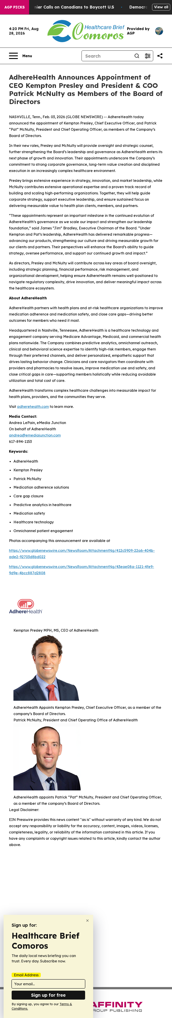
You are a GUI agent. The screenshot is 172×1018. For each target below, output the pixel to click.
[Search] (136, 56)
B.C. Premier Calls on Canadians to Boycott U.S (65, 7)
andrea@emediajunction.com (35, 435)
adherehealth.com (33, 406)
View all (161, 7)
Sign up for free (48, 995)
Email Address (26, 975)
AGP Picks (14, 7)
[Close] (87, 920)
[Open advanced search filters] (147, 56)
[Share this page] (160, 55)
